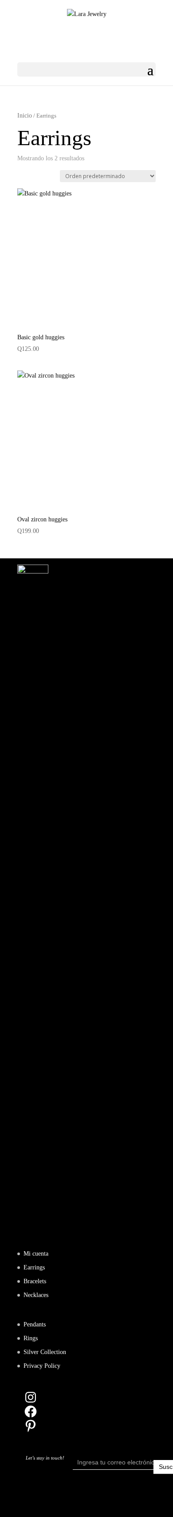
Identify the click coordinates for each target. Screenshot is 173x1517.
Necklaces (36, 1295)
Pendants (35, 1324)
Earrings (34, 1267)
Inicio (24, 115)
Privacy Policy (42, 1365)
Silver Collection (45, 1352)
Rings (31, 1338)
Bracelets (35, 1281)
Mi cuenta (36, 1253)
